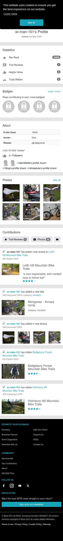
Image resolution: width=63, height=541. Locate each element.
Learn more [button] (10, 13)
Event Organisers (9, 439)
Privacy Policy (21, 524)
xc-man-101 (13, 291)
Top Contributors (9, 463)
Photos (43, 239)
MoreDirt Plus (8, 473)
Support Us (38, 434)
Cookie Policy (35, 524)
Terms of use (7, 524)
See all (56, 180)
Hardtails (37, 295)
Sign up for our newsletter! (32, 504)
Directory (6, 429)
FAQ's (35, 439)
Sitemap (47, 524)
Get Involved (7, 458)
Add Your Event (40, 429)
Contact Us (38, 444)
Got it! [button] (31, 22)
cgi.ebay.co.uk (38, 142)
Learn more (54, 91)
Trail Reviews (17, 239)
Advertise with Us (9, 444)
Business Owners (10, 434)
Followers (17, 155)
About (4, 468)
